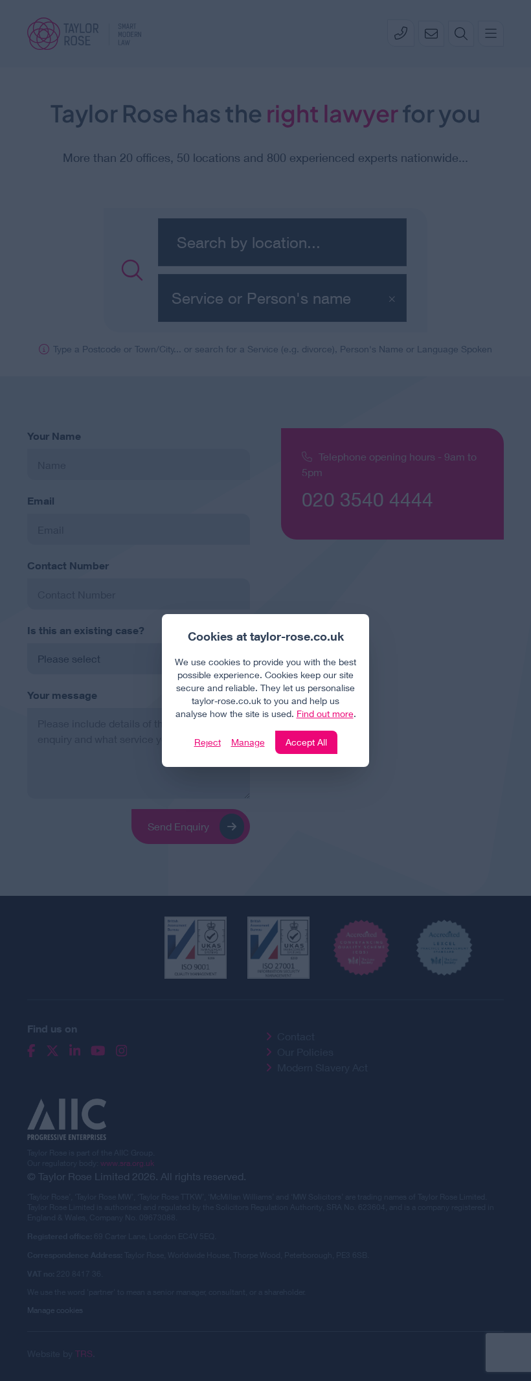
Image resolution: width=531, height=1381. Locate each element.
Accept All (306, 742)
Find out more (325, 713)
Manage (248, 742)
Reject (207, 742)
